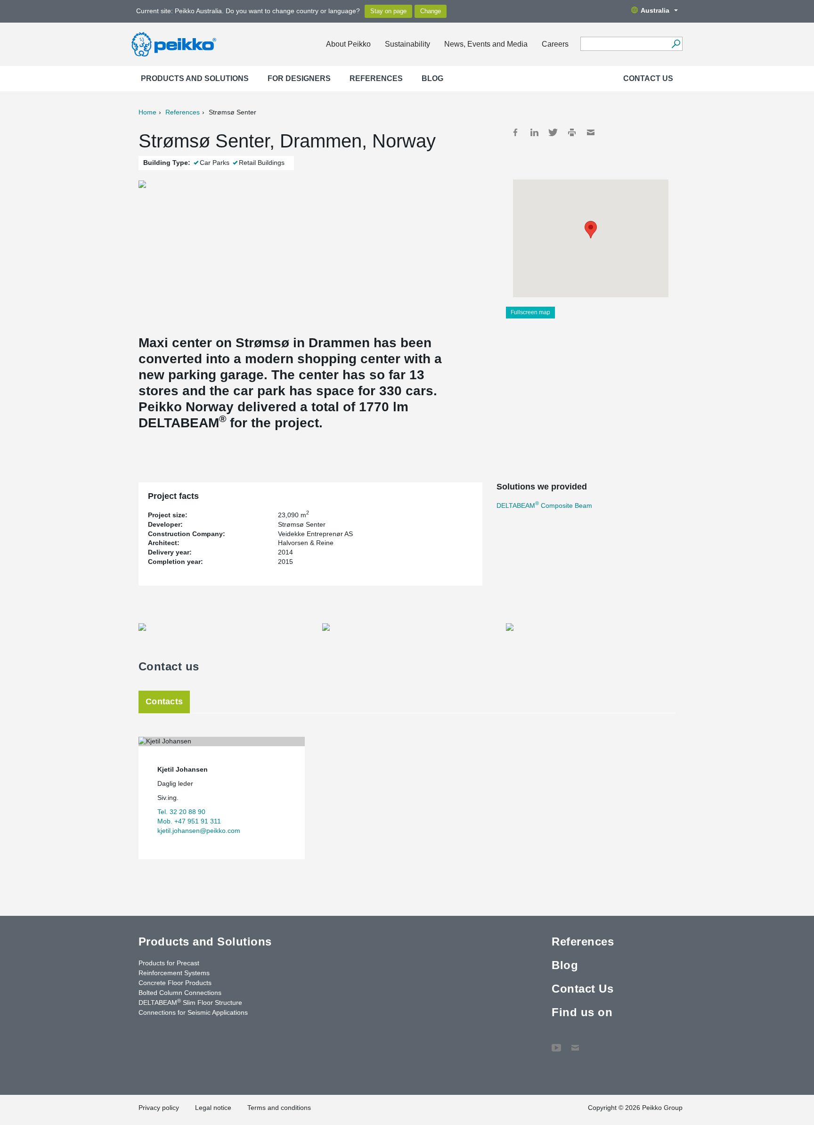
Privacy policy (158, 1107)
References (376, 78)
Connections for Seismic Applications (193, 1012)
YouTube (556, 1043)
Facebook (515, 132)
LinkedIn (534, 132)
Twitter (553, 132)
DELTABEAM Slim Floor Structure (190, 1002)
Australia (655, 10)
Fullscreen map (530, 312)
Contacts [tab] (164, 701)
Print (572, 132)
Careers (555, 44)
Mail (590, 132)
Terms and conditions (279, 1107)
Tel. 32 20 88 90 (181, 811)
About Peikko (348, 44)
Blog (432, 78)
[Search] (676, 43)
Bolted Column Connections (179, 992)
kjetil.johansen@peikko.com (198, 830)
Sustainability (407, 44)
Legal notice (213, 1107)
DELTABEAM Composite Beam (544, 505)
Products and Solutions (195, 78)
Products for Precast (168, 963)
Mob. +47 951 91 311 (189, 821)
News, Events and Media (486, 44)
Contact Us (648, 78)
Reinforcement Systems (174, 973)
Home (147, 112)
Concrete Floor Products (175, 982)
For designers (299, 78)
